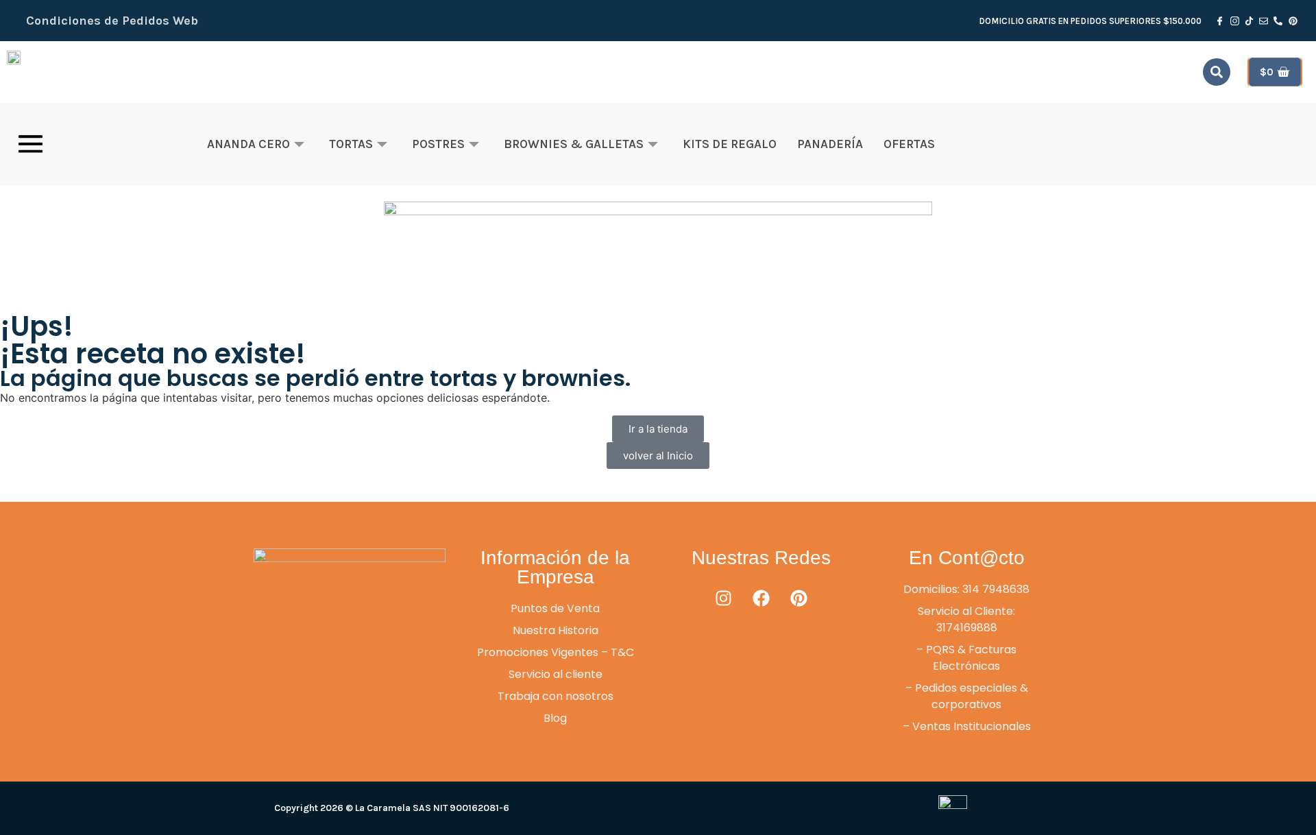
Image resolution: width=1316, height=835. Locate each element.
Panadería (830, 144)
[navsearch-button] (1216, 72)
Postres (438, 144)
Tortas (351, 144)
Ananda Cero (248, 144)
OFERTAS (909, 144)
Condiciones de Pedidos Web (112, 20)
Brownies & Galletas (574, 144)
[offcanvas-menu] (30, 144)
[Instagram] (723, 598)
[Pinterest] (798, 598)
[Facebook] (761, 598)
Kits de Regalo (730, 144)
